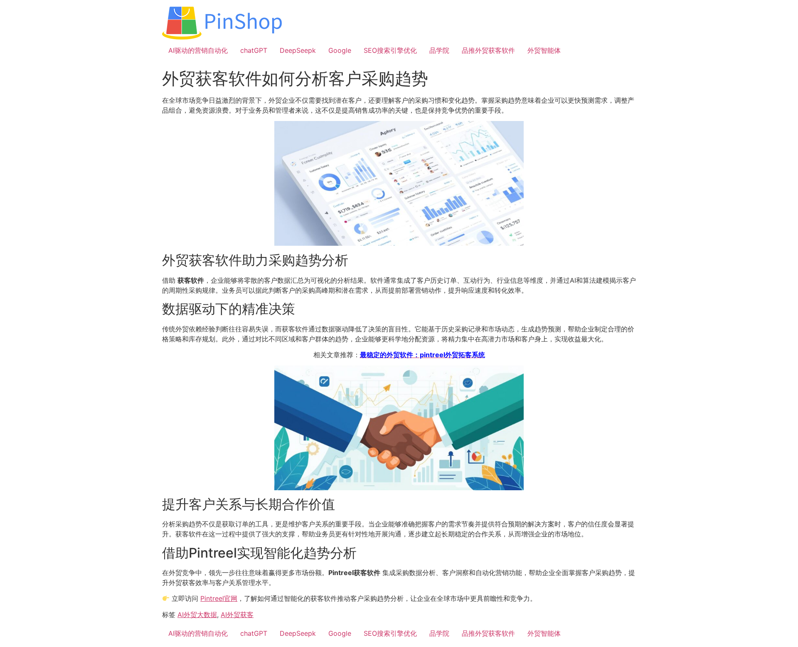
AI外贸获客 (237, 614)
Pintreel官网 (218, 598)
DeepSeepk (298, 50)
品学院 (439, 50)
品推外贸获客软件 (488, 50)
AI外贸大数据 (197, 614)
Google (339, 50)
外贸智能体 (544, 50)
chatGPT (253, 50)
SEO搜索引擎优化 (390, 50)
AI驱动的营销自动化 (198, 50)
